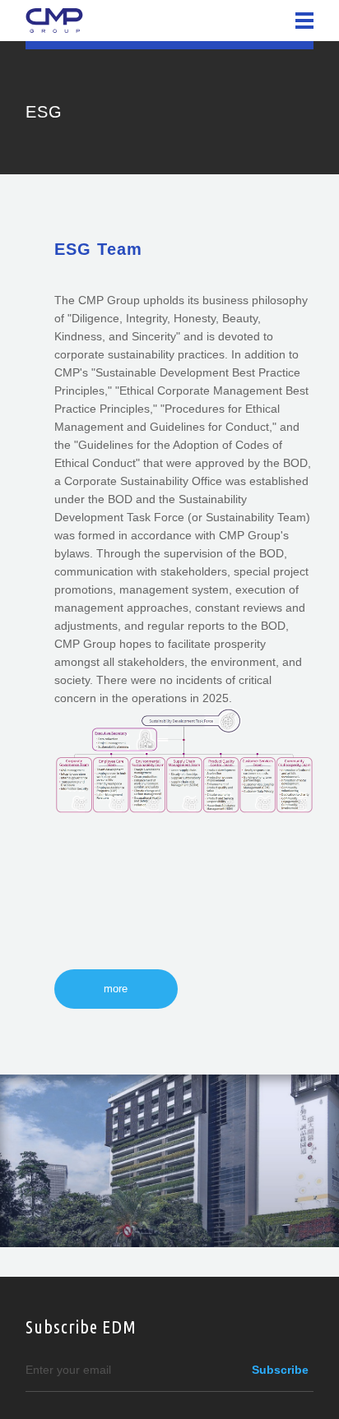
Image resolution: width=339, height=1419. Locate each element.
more (116, 988)
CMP (54, 20)
